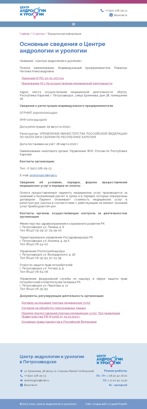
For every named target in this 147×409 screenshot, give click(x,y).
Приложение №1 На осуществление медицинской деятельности (67, 83)
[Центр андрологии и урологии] (33, 12)
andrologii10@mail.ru (43, 175)
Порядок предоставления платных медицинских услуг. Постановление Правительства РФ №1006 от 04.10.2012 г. (71, 315)
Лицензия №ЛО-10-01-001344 (43, 78)
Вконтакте (120, 15)
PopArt (123, 404)
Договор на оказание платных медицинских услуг (56, 303)
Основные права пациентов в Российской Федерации (59, 322)
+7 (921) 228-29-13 (116, 10)
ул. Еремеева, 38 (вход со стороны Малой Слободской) (59, 371)
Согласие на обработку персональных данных (54, 308)
